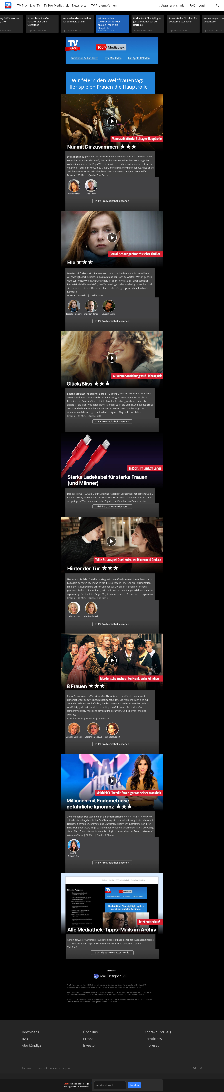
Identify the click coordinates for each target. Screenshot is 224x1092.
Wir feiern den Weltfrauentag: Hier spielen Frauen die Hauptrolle (109, 23)
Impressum (153, 1045)
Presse (88, 1038)
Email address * (104, 1085)
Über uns (90, 1032)
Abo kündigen (33, 1045)
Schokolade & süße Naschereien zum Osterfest (38, 21)
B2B (25, 1038)
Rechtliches (153, 1038)
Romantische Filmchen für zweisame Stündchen (182, 20)
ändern (141, 994)
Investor (89, 1045)
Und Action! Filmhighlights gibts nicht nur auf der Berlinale (147, 21)
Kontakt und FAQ (157, 1032)
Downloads (30, 1032)
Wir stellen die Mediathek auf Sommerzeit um (77, 20)
